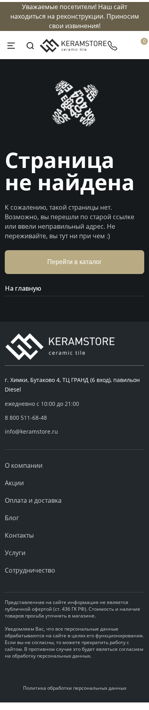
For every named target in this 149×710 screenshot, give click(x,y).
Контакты (19, 535)
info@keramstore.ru (31, 431)
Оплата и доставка (33, 500)
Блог (12, 517)
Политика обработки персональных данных (74, 688)
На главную (23, 288)
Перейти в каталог (74, 262)
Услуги (15, 552)
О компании (24, 465)
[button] (74, 418)
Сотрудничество (30, 570)
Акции (14, 482)
